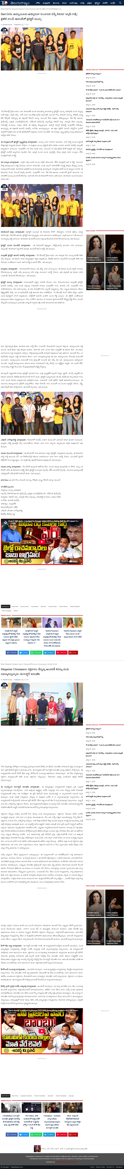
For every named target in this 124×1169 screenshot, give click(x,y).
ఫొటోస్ (105, 3)
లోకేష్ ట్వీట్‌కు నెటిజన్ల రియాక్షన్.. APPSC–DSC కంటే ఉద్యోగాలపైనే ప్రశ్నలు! (101, 132)
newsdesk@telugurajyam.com (66, 1162)
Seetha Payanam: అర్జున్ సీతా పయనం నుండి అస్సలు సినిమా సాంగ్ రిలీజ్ (73, 633)
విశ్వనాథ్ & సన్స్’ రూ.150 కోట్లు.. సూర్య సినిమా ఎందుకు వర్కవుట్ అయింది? (104, 99)
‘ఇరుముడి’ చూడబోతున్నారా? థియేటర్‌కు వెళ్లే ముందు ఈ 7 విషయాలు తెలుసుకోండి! (103, 121)
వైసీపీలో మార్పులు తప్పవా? (93, 73)
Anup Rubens (34, 606)
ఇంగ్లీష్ (112, 3)
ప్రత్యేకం (89, 3)
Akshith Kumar (7, 24)
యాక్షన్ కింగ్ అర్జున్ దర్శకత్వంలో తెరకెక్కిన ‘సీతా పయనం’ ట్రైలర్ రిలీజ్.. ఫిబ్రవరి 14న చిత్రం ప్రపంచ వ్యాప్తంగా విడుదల (11, 637)
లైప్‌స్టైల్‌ (97, 3)
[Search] (120, 3)
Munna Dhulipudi (75, 606)
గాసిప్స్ (82, 3)
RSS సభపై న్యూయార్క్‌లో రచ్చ (94, 81)
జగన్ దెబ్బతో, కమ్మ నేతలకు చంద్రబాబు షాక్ (98, 141)
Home (2, 9)
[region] (42, 90)
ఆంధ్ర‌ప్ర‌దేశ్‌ (46, 3)
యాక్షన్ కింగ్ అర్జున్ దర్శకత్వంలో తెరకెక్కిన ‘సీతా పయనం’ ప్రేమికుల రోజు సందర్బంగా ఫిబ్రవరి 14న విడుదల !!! (32, 637)
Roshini (16, 610)
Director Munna (63, 606)
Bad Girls (43, 606)
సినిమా (64, 3)
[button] (95, 248)
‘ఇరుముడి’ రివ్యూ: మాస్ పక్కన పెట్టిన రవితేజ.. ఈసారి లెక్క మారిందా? (102, 110)
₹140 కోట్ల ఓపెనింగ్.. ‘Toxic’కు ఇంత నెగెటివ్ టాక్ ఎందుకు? (103, 89)
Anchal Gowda (24, 606)
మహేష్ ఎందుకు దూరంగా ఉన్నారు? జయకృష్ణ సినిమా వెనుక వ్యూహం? (103, 159)
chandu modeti (52, 606)
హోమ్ (38, 3)
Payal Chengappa (6, 610)
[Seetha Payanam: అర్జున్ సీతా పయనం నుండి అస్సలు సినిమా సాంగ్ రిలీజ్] (73, 623)
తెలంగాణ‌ (56, 3)
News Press (15, 606)
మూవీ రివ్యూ (73, 3)
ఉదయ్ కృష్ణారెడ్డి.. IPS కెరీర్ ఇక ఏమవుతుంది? (99, 149)
